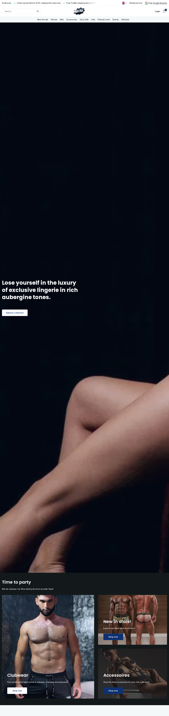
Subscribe (101, 363)
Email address (98, 347)
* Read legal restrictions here (103, 369)
